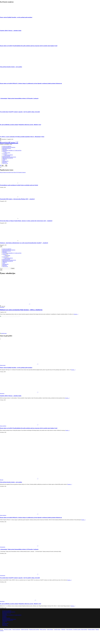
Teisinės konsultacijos (16, 629)
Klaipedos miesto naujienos (34, 629)
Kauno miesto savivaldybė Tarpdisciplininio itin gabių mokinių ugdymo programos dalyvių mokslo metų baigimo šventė (28, 45)
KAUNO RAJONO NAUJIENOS (8, 147)
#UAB (17, 172)
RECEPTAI (4, 162)
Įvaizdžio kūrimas (57, 629)
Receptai (1, 479)
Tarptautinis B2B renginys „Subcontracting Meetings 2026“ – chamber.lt (17, 199)
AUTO (3, 160)
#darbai (20, 172)
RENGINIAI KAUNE (6, 148)
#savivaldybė (8, 172)
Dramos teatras (7, 152)
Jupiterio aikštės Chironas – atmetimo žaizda (10, 30)
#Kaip (15, 172)
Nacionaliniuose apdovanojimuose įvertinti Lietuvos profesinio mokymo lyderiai (19, 185)
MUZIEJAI (4, 153)
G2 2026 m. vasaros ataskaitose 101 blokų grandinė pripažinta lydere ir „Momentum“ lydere (22, 136)
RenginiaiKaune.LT (9, 142)
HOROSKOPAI (5, 161)
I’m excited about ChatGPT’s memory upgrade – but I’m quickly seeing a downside (20, 111)
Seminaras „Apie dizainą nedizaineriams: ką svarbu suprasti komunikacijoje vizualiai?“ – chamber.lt (24, 242)
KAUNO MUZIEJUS (9, 154)
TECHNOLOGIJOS (6, 155)
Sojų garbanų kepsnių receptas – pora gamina (11, 66)
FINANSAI (4, 149)
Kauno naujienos (3, 425)
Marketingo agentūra (8, 629)
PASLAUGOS (5, 163)
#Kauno (1, 172)
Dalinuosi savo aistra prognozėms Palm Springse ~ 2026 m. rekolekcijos (21, 309)
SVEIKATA (4, 159)
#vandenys (24, 172)
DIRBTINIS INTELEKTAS (7, 158)
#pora (12, 172)
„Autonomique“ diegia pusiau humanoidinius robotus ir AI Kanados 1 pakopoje (19, 98)
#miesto (4, 172)
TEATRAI (4, 151)
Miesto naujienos (43, 629)
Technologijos (2, 547)
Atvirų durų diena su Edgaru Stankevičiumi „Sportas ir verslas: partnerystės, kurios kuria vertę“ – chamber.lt (26, 220)
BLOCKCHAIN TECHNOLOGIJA (9, 156)
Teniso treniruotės (69, 629)
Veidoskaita (63, 629)
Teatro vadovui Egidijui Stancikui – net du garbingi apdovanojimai (16, 17)
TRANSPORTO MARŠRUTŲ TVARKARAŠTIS (11, 150)
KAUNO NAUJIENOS (6, 146)
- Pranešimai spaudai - (77, 629)
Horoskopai (2, 307)
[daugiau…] (76, 314)
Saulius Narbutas (50, 629)
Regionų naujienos (91, 629)
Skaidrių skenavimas (24, 629)
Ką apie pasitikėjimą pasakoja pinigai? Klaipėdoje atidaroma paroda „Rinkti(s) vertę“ (20, 124)
